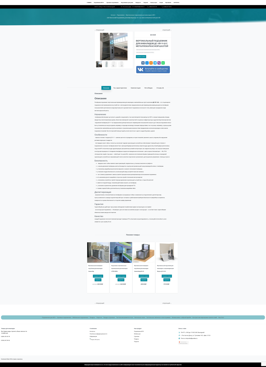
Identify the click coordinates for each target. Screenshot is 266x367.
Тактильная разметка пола (124, 317)
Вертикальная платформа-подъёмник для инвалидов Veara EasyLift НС (141, 268)
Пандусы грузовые (109, 317)
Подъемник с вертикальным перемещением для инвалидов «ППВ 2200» (119, 268)
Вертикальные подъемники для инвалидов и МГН (140, 15)
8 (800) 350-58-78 (153, 6)
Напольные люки (139, 317)
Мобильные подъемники (80, 317)
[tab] (106, 88)
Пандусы (92, 317)
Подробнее (98, 279)
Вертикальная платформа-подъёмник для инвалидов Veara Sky (95, 268)
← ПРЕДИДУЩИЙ (99, 30)
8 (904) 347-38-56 (167, 6)
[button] (130, 34)
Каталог (113, 15)
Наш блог (221, 317)
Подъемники (120, 15)
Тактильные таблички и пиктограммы (158, 317)
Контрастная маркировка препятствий (204, 317)
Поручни (99, 317)
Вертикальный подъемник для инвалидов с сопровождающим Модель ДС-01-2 (165, 268)
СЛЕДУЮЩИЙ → (166, 30)
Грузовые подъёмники (64, 317)
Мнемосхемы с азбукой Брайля (181, 317)
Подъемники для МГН (48, 317)
